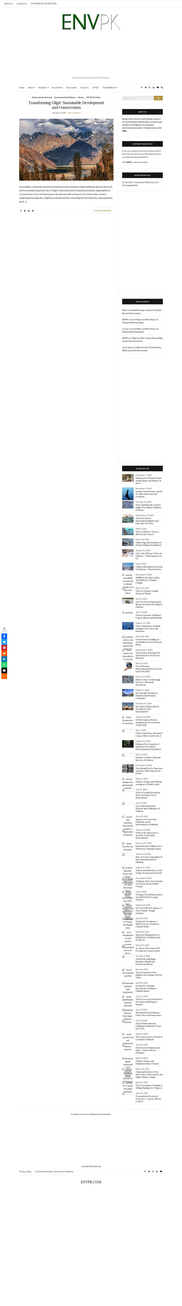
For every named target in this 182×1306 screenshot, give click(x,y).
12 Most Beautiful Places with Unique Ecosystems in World (149, 871)
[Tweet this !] (4, 642)
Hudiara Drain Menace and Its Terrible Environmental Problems (149, 494)
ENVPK (125, 319)
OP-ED (95, 87)
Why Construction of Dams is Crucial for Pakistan (149, 1038)
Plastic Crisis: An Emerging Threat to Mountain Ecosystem (148, 682)
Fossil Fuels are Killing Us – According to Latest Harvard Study (149, 642)
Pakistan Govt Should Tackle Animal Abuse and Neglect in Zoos (149, 481)
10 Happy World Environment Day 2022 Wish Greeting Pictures (149, 897)
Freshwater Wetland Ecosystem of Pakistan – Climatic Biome (147, 988)
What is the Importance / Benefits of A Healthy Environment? (147, 835)
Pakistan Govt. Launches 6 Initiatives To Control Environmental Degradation (148, 747)
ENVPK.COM (91, 1182)
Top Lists (84, 87)
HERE (129, 162)
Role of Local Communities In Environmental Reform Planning (149, 859)
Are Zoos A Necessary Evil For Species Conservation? (148, 949)
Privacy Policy (25, 1171)
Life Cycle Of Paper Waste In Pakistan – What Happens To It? (149, 556)
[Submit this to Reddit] (4, 653)
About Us (8, 3)
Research (42, 87)
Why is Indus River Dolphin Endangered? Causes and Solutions (148, 628)
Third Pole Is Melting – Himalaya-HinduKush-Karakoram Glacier (146, 961)
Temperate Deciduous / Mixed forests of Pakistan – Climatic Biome (148, 924)
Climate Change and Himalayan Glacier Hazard (147, 1062)
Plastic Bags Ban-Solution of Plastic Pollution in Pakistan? (149, 543)
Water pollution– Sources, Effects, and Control (147, 533)
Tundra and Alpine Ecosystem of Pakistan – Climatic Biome (149, 568)
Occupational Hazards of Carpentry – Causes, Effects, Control (148, 1099)
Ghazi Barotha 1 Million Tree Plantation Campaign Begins (149, 847)
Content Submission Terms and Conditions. (54, 1171)
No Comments (74, 112)
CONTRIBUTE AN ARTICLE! (44, 3)
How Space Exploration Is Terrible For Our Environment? (147, 709)
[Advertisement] (91, 54)
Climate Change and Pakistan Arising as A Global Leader (149, 783)
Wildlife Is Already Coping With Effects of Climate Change (147, 580)
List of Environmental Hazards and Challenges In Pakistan (148, 808)
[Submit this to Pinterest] (4, 648)
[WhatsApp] (4, 665)
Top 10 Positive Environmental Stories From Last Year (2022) (149, 669)
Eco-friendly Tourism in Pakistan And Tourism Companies (146, 695)
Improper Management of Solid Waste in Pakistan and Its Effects (148, 937)
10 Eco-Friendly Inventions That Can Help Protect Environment (148, 795)
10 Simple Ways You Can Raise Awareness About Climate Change (149, 884)
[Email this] (4, 670)
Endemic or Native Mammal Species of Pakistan (148, 758)
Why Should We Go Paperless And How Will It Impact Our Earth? (149, 771)
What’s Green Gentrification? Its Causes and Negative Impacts (149, 1002)
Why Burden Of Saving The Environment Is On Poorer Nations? (148, 655)
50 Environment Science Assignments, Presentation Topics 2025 (148, 722)
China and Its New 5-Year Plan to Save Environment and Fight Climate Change (149, 1074)
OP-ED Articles (93, 97)
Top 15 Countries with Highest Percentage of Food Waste (149, 975)
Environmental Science (65, 97)
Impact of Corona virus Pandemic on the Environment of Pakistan (147, 822)
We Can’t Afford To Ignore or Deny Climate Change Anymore (149, 910)
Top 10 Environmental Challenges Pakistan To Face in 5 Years (148, 1026)
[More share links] (4, 676)
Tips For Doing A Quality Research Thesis (147, 592)
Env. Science (57, 87)
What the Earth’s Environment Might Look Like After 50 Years (147, 521)
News (30, 87)
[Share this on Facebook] (4, 636)
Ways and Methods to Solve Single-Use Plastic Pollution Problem (148, 507)
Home (21, 87)
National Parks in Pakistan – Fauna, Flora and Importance (148, 1013)
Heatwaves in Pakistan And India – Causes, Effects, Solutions (148, 1050)
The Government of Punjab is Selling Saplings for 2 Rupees (149, 1086)
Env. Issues (71, 87)
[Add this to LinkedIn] (4, 659)
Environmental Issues (42, 97)
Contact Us (22, 3)
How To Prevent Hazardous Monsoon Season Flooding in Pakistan (149, 604)
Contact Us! (132, 185)
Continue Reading (102, 210)
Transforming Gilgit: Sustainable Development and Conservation (66, 105)
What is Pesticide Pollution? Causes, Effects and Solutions (149, 616)
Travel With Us (109, 87)
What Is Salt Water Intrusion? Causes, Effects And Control (149, 734)
